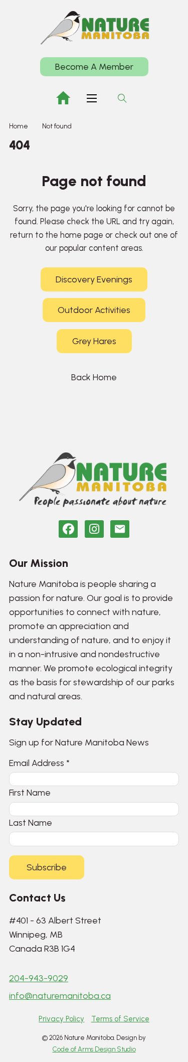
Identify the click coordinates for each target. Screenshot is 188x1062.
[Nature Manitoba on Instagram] (94, 529)
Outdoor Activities (94, 310)
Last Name (30, 822)
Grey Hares (94, 341)
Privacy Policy (61, 1018)
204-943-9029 (38, 978)
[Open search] (122, 98)
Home (18, 126)
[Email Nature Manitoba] (119, 529)
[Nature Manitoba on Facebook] (68, 529)
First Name (30, 792)
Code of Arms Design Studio (94, 1049)
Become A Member (94, 66)
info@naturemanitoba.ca (60, 995)
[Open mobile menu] (92, 98)
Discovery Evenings (94, 279)
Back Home (94, 377)
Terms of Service (120, 1018)
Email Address (39, 762)
